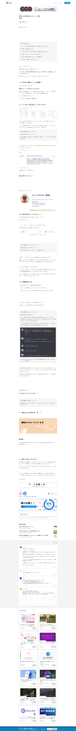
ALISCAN (22, 247)
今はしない (43, 729)
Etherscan (22, 134)
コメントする (54, 604)
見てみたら (21, 190)
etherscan (27, 49)
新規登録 (67, 3)
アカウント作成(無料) (52, 729)
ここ (26, 123)
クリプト (20, 14)
